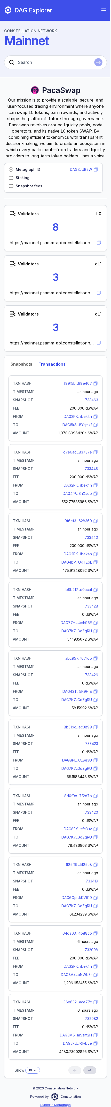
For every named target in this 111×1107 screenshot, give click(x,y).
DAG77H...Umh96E (76, 622)
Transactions (52, 364)
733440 (91, 537)
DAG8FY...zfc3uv (78, 829)
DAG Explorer (33, 10)
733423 (91, 743)
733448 (91, 468)
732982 (91, 1018)
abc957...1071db (78, 658)
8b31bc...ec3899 (78, 727)
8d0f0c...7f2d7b (78, 796)
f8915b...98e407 (78, 383)
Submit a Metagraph (55, 1105)
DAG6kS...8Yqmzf (77, 424)
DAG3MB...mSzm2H (76, 1035)
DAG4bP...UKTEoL (76, 562)
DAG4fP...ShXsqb (77, 493)
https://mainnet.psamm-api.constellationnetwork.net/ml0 (52, 242)
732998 (91, 950)
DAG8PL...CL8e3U (77, 760)
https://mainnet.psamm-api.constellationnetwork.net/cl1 (52, 292)
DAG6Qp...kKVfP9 (77, 897)
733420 (91, 812)
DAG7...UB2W (81, 169)
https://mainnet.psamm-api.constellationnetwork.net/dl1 (52, 342)
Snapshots (21, 364)
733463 (91, 400)
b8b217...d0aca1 (79, 589)
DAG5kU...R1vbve (77, 1043)
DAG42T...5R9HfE (77, 691)
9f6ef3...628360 (78, 521)
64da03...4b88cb (77, 933)
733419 (92, 881)
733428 (91, 606)
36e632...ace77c (78, 1002)
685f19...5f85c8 (79, 864)
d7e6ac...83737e (77, 452)
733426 (91, 675)
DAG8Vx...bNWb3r (76, 974)
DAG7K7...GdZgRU (76, 631)
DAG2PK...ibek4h (78, 416)
